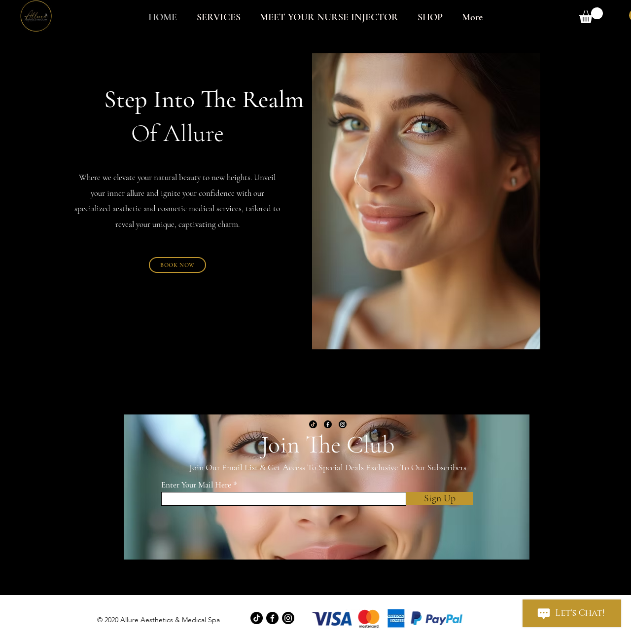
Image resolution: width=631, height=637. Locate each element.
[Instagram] (343, 424)
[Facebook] (328, 424)
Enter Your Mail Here (196, 485)
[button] (591, 15)
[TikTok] (313, 424)
